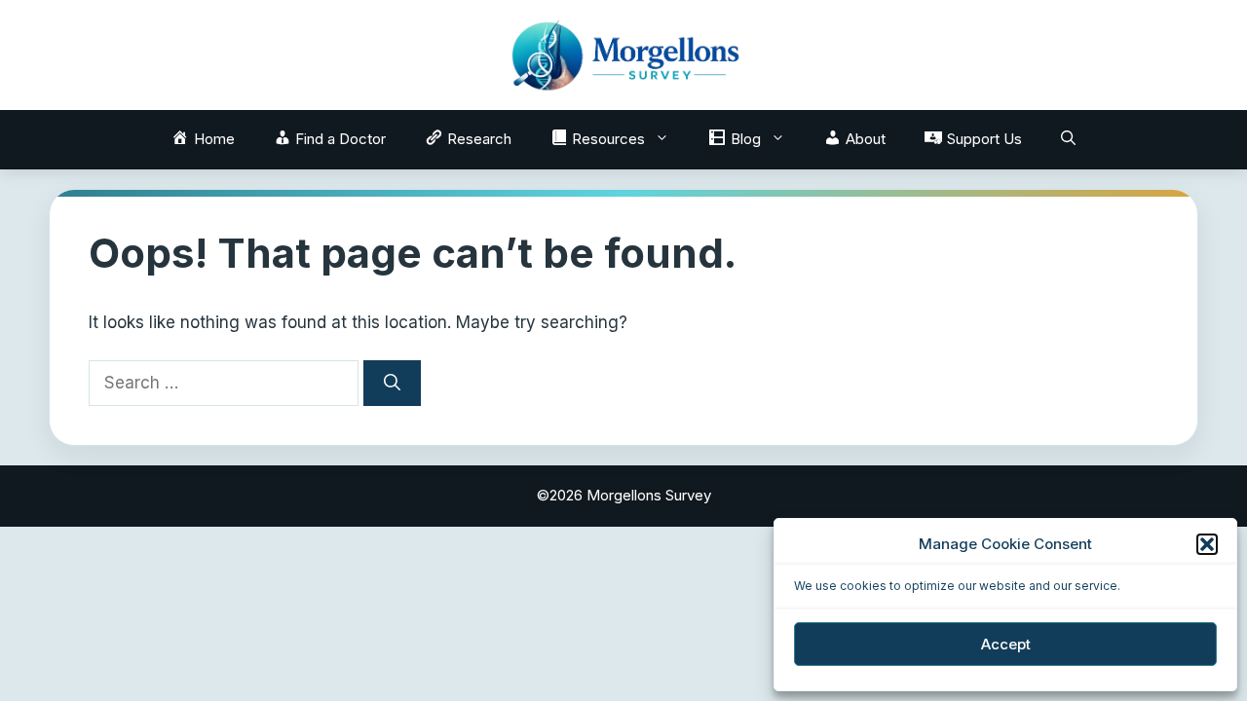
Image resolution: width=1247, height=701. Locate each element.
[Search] (392, 383)
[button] (1207, 544)
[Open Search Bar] (1068, 139)
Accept (1006, 644)
